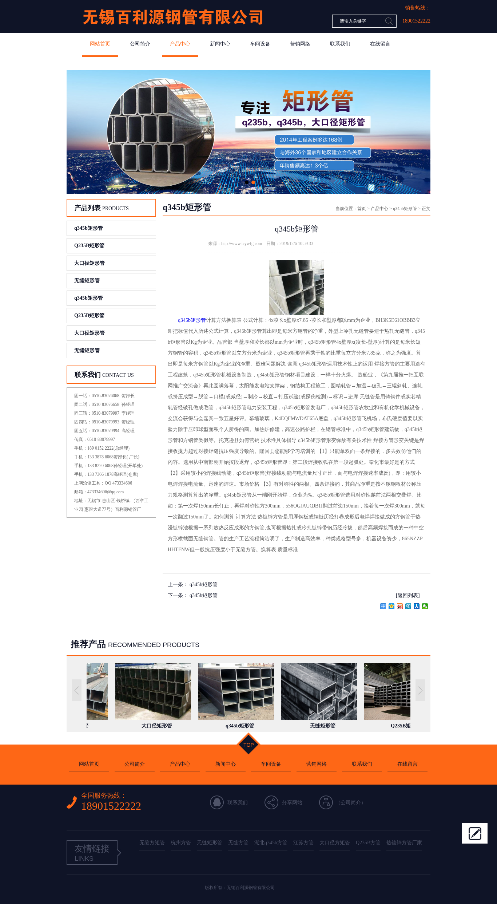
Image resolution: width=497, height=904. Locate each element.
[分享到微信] (425, 606)
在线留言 (380, 44)
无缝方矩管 (152, 842)
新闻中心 (220, 44)
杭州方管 (181, 842)
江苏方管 (303, 842)
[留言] (475, 833)
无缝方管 (238, 842)
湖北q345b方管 (270, 842)
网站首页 (100, 44)
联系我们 (340, 44)
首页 (361, 208)
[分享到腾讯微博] (408, 606)
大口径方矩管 (334, 842)
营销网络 (300, 44)
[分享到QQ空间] (392, 606)
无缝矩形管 (87, 280)
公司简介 (140, 44)
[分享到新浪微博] (400, 606)
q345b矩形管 (88, 228)
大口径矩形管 (89, 263)
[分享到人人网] (417, 606)
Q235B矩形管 (89, 245)
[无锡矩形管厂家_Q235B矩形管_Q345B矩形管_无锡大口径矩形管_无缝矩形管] (172, 31)
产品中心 (180, 44)
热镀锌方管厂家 (404, 842)
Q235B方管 (368, 842)
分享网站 (292, 802)
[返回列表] (408, 595)
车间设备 (260, 44)
